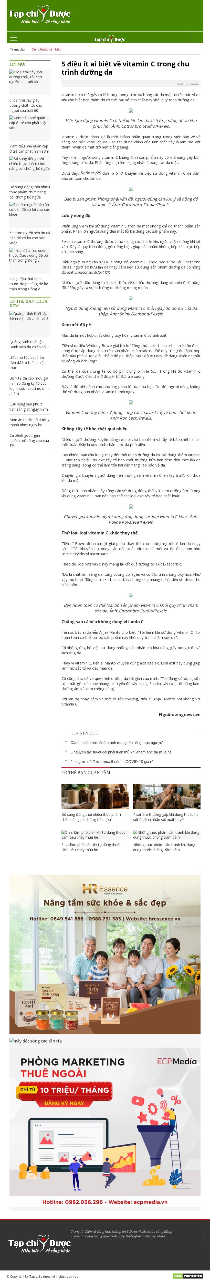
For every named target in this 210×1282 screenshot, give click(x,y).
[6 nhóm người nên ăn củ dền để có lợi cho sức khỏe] (29, 215)
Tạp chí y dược (39, 1276)
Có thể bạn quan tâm (85, 772)
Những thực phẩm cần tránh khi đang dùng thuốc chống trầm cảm (164, 847)
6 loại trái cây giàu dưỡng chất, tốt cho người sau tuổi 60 (25, 105)
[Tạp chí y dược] (39, 15)
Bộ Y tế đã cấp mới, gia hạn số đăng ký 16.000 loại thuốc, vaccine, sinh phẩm (29, 386)
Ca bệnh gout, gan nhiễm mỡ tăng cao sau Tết (29, 440)
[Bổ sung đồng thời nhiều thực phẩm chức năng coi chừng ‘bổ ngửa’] (95, 796)
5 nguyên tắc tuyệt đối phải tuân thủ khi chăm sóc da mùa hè (121, 752)
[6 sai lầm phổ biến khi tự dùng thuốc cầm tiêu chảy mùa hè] (95, 835)
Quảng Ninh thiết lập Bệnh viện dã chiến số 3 (29, 344)
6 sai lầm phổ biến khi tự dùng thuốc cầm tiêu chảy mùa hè (91, 847)
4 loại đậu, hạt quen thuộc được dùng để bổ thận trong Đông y (28, 283)
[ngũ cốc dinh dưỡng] (105, 956)
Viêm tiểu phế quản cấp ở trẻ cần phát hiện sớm (29, 149)
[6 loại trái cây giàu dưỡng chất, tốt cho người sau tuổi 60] (29, 82)
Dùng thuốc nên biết (46, 49)
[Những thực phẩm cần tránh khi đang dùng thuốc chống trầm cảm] (167, 835)
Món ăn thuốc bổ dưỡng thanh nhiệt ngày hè (29, 422)
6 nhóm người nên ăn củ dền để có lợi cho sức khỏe (29, 237)
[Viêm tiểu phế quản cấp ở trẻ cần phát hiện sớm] (29, 128)
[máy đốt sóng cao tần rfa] (105, 1043)
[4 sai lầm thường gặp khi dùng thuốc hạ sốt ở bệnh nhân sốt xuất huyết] (167, 796)
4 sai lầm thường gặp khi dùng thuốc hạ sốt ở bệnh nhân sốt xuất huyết (165, 817)
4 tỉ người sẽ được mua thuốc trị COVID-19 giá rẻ (111, 761)
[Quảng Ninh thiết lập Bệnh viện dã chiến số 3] (29, 324)
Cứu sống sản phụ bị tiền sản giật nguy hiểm (28, 407)
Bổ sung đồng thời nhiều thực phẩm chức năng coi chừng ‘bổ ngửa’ (91, 817)
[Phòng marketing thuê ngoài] (105, 1129)
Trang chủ (17, 49)
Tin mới (17, 64)
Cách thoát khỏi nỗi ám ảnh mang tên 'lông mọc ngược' (116, 742)
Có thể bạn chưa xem (28, 303)
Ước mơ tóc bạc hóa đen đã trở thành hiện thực (27, 362)
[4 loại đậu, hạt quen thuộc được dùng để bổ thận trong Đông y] (29, 261)
